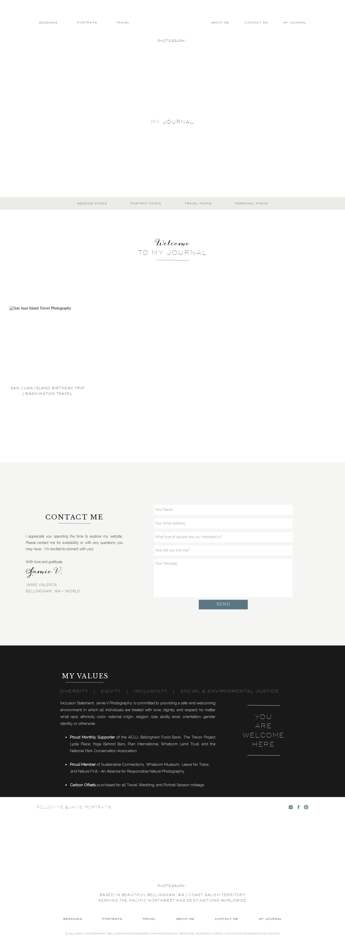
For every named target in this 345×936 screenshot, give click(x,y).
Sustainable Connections (122, 764)
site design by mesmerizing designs (253, 933)
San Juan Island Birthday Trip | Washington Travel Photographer (48, 394)
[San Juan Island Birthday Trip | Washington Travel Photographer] (47, 344)
